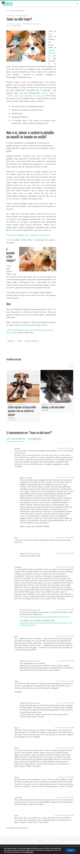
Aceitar (70, 850)
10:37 (72, 553)
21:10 (72, 797)
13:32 (72, 477)
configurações (28, 852)
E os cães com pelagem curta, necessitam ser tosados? (27, 235)
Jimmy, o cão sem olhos (53, 407)
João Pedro (18, 797)
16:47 (72, 815)
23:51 (72, 636)
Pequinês (28, 95)
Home (8, 11)
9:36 (72, 660)
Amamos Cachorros (15, 24)
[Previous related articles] (67, 365)
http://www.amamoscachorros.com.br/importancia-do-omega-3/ (45, 616)
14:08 (72, 727)
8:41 (72, 777)
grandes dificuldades (51, 53)
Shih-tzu (41, 95)
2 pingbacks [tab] (35, 438)
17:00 (72, 681)
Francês (9, 95)
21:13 (72, 748)
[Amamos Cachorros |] (7, 3)
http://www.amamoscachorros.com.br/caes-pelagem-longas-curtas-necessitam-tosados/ (46, 623)
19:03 (72, 537)
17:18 (72, 448)
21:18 (72, 703)
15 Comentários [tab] (15, 438)
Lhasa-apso (18, 95)
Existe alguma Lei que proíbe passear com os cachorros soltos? (22, 411)
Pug (34, 95)
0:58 (72, 567)
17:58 (72, 609)
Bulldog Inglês (48, 93)
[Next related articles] (71, 365)
